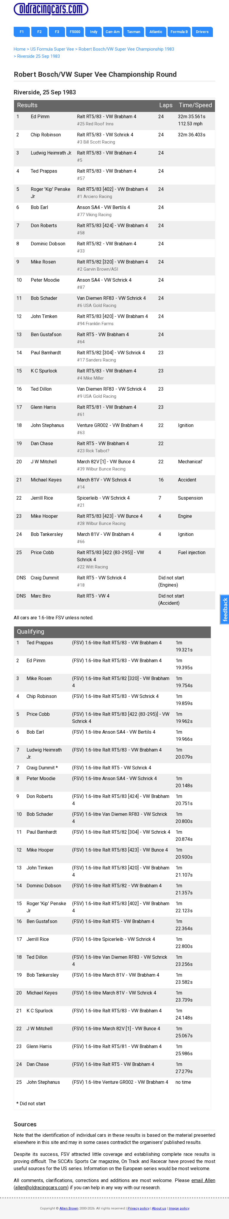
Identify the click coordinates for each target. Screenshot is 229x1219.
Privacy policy (138, 1208)
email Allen (203, 1180)
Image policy (179, 1208)
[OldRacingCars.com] (51, 12)
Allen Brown (69, 1208)
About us (159, 1208)
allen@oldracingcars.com (41, 1187)
